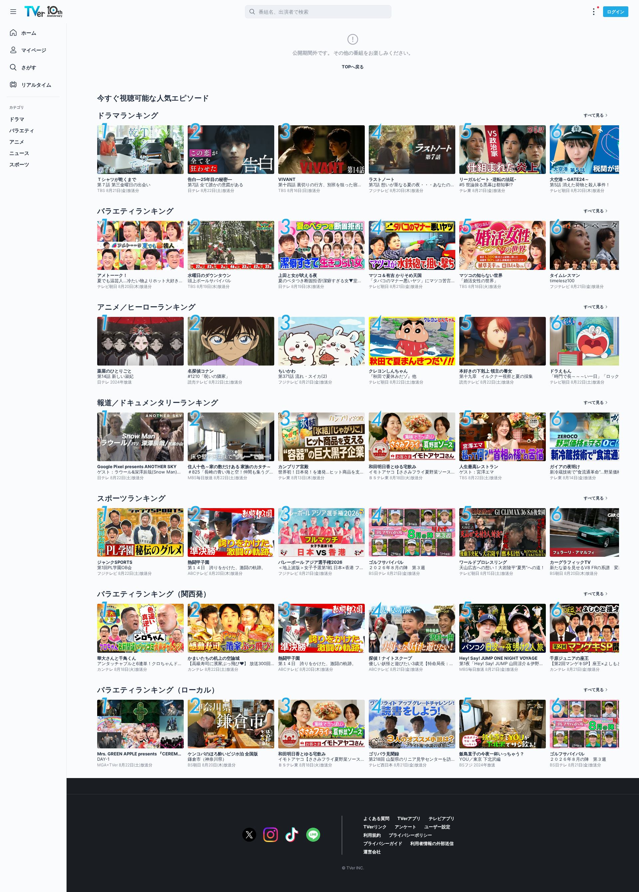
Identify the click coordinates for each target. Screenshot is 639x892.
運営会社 (372, 851)
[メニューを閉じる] (13, 11)
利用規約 (372, 835)
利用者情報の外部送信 (432, 843)
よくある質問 (376, 818)
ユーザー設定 (437, 826)
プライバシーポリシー (410, 835)
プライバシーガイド (382, 843)
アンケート (405, 826)
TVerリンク (375, 826)
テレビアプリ (442, 818)
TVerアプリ (409, 818)
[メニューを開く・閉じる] (593, 11)
